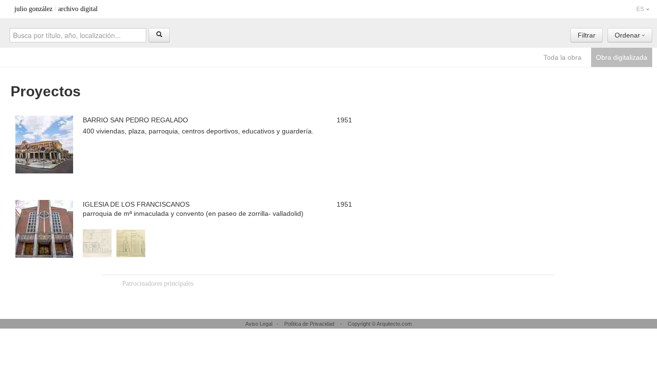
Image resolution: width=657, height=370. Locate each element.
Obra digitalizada (621, 57)
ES (640, 9)
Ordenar (628, 35)
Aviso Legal (258, 324)
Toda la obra (562, 57)
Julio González (33, 9)
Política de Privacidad (309, 324)
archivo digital (78, 9)
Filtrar (586, 35)
